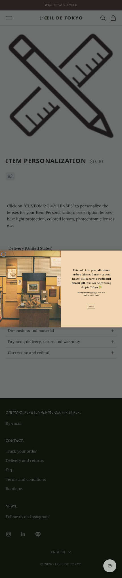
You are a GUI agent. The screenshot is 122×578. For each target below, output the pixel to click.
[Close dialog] (3, 254)
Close (91, 307)
